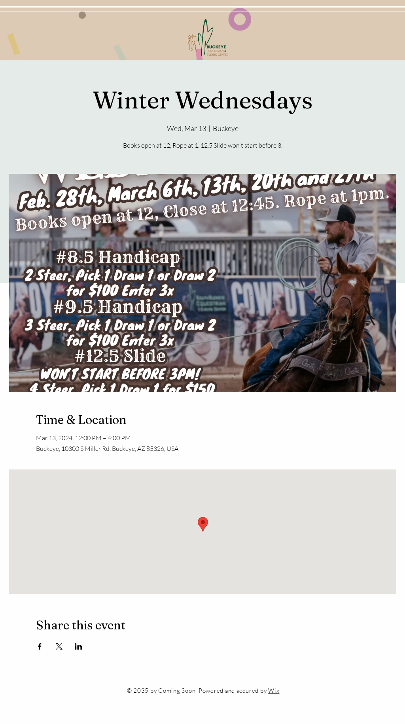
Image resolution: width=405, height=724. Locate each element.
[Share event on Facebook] (40, 646)
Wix (273, 690)
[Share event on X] (59, 646)
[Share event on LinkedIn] (78, 646)
